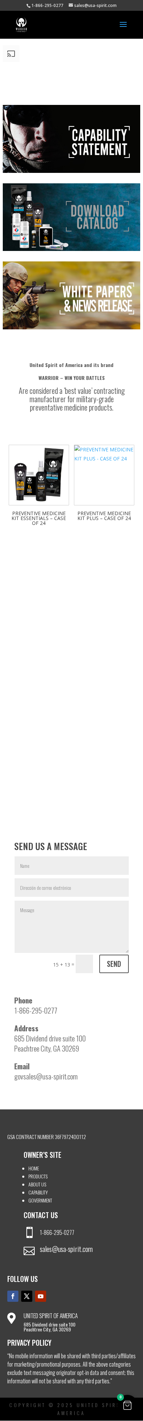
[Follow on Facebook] (12, 1296)
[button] (127, 1405)
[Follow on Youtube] (40, 1296)
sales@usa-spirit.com (66, 1249)
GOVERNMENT (40, 1200)
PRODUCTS (38, 1176)
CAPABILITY (38, 1192)
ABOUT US (37, 1184)
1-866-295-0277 (57, 1232)
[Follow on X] (26, 1296)
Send (114, 963)
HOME (33, 1168)
